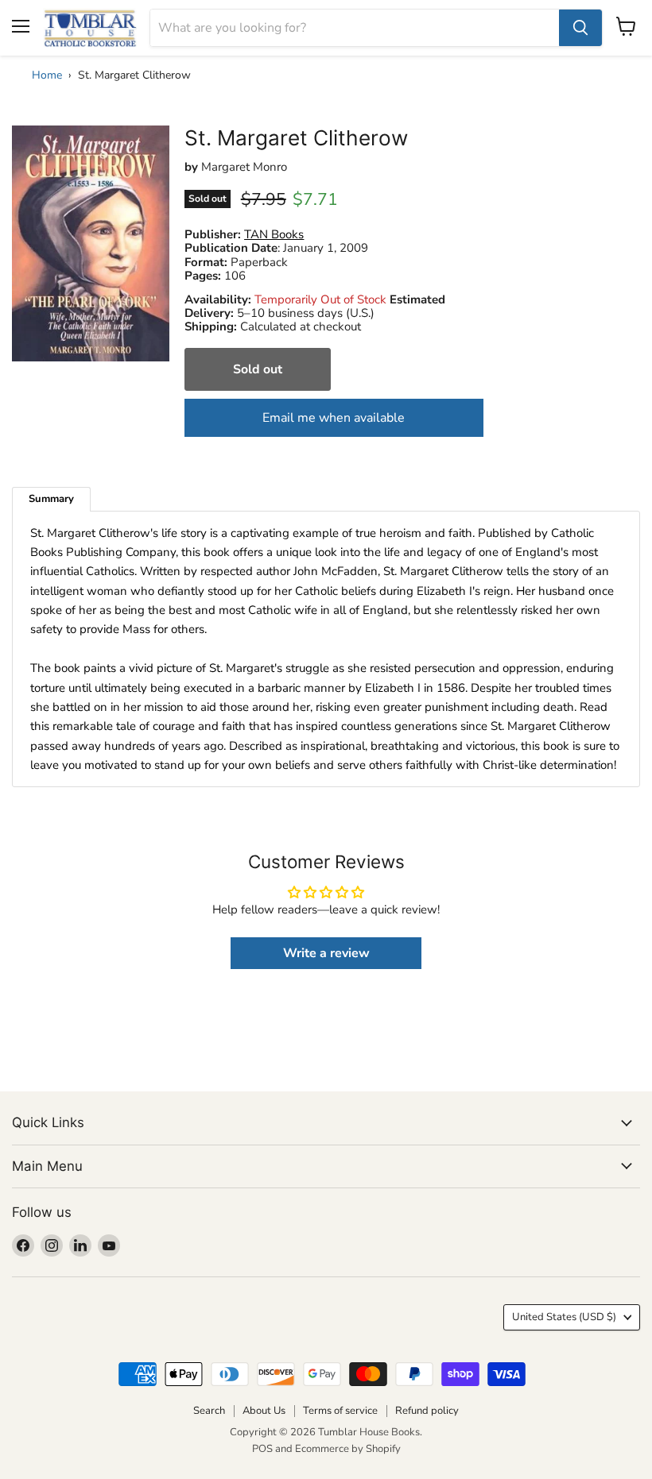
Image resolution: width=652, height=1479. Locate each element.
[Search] (580, 28)
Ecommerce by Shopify (348, 1449)
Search (209, 1411)
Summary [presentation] (51, 499)
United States (564, 1317)
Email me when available (333, 418)
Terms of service (340, 1411)
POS (262, 1449)
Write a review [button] (326, 953)
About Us (264, 1411)
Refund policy (427, 1411)
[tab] (51, 499)
